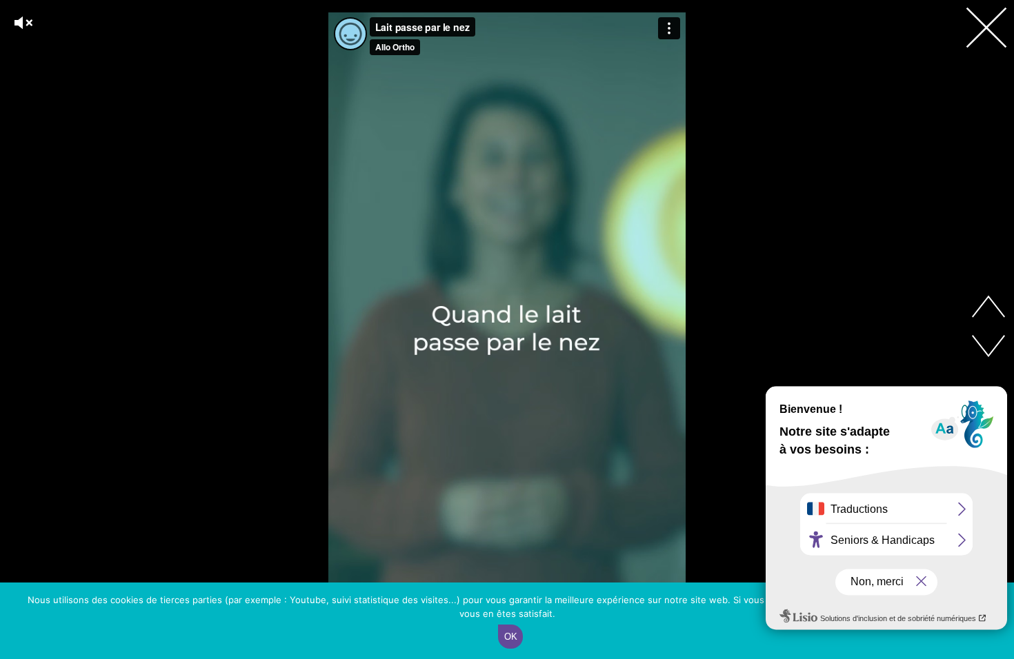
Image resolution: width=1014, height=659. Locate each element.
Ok (510, 636)
